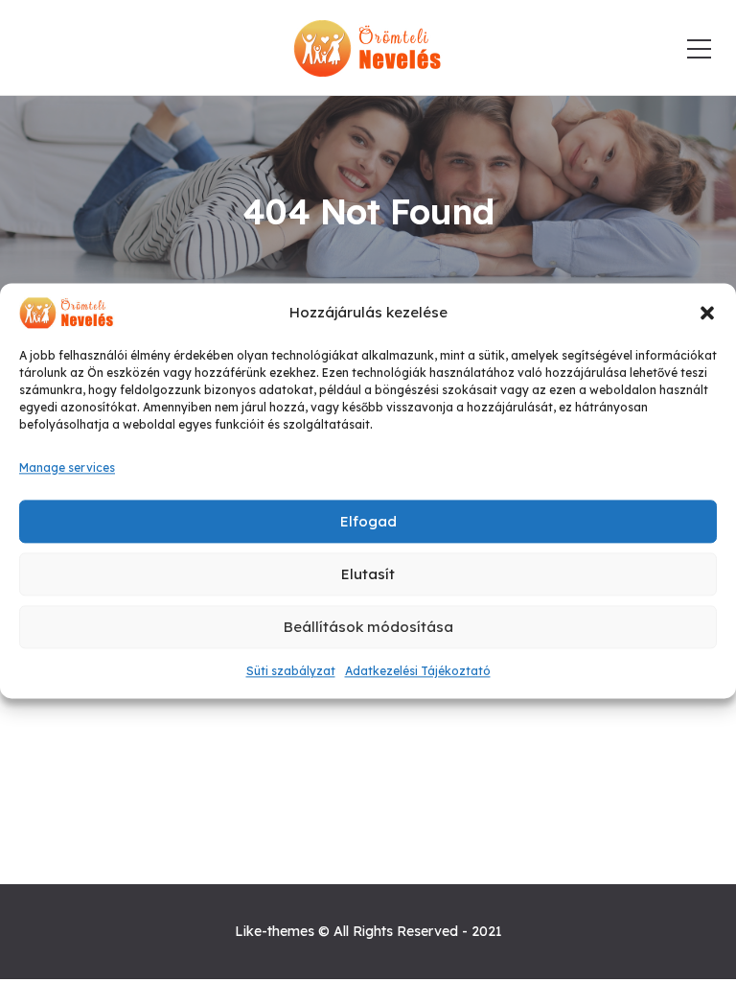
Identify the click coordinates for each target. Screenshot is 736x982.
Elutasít (368, 574)
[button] (707, 312)
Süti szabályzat (290, 671)
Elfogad (368, 521)
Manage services (67, 467)
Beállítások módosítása (368, 627)
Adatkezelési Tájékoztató (418, 671)
